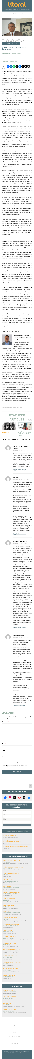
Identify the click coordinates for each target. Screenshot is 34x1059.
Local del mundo (8, 938)
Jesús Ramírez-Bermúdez (11, 949)
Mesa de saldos (8, 998)
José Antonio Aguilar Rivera (13, 867)
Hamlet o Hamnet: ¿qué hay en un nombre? (14, 1012)
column (5, 875)
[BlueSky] (28, 797)
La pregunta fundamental (9, 993)
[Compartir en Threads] (17, 66)
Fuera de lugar (8, 932)
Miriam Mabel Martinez (11, 968)
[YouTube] (19, 797)
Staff (14, 1025)
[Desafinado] (9, 426)
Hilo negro (6, 1004)
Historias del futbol (7, 978)
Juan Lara (16, 477)
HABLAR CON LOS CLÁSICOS (11, 908)
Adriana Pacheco (9, 899)
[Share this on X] (22, 66)
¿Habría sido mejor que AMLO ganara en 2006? (15, 863)
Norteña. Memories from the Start (15, 847)
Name (4, 743)
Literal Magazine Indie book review (14, 1040)
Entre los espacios (9, 992)
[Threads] (24, 797)
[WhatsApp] (14, 66)
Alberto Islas (7, 848)
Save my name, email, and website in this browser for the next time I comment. (14, 766)
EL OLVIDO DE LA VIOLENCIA (11, 952)
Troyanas (6, 900)
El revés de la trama (10, 894)
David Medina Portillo (11, 997)
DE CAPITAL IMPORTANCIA (10, 925)
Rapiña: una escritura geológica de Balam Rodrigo (16, 921)
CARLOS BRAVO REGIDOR (11, 837)
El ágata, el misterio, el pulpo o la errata (13, 1006)
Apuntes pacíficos (7, 895)
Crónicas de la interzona (11, 913)
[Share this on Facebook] (8, 66)
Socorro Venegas (9, 943)
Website (4, 757)
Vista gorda (7, 970)
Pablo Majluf (8, 879)
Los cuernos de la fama (9, 889)
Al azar (5, 963)
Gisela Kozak (7, 843)
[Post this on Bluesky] (19, 66)
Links (14, 1032)
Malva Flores (7, 1003)
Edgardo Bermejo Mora (11, 892)
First (4, 814)
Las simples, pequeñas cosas (10, 946)
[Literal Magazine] (17, 4)
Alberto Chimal (8, 905)
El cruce (6, 906)
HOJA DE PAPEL (7, 959)
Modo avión (6, 944)
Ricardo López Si (9, 975)
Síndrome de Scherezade (11, 887)
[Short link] (28, 66)
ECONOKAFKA (13, 41)
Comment (5, 722)
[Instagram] (10, 797)
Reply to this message (19, 469)
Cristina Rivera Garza (10, 918)
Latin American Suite (10, 1011)
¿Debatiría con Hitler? (8, 882)
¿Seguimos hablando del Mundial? (12, 914)
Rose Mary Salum (9, 990)
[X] (14, 797)
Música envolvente (8, 965)
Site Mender (23, 1052)
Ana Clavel (7, 886)
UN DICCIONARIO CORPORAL (11, 951)
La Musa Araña (7, 957)
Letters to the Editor (15, 1036)
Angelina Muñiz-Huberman (12, 962)
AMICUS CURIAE (7, 868)
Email (4, 750)
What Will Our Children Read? (10, 901)
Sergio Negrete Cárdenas (12, 860)
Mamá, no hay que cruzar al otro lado (24, 433)
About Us (14, 1029)
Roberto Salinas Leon (11, 924)
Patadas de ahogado (8, 927)
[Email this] (25, 66)
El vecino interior (9, 835)
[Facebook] (5, 797)
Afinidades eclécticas (10, 881)
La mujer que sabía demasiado (11, 971)
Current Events (6, 18)
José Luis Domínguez (20, 541)
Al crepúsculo (8, 976)
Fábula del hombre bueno (9, 1000)
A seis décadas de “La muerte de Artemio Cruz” (15, 940)
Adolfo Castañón (9, 937)
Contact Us (15, 1043)
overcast (6, 919)
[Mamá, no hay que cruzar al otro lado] (25, 426)
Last (4, 818)
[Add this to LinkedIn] (11, 66)
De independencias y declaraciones (12, 870)
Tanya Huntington (9, 1009)
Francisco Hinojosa (10, 956)
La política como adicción (12, 841)
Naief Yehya (7, 911)
